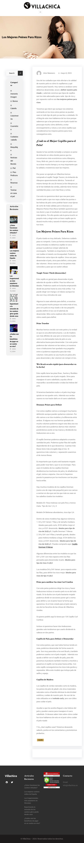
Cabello (13, 108)
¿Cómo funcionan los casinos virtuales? (14, 229)
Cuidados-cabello (14, 138)
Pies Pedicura (14, 173)
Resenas (14, 183)
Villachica (11, 776)
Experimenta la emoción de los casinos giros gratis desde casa (14, 310)
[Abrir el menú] (40, 12)
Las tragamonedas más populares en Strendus (14, 281)
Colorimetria (14, 117)
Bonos (15, 101)
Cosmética (14, 127)
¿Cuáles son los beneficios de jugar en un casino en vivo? (14, 340)
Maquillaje (14, 148)
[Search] (20, 73)
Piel (14, 168)
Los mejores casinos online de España (14, 254)
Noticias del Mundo (13, 161)
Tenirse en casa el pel (13, 193)
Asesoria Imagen (14, 95)
